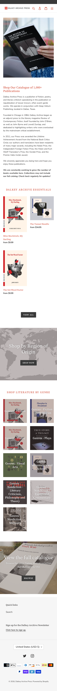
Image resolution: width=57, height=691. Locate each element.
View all (28, 315)
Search (9, 612)
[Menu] (52, 8)
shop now (28, 363)
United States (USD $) (27, 646)
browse (28, 578)
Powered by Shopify (41, 681)
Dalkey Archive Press (23, 681)
